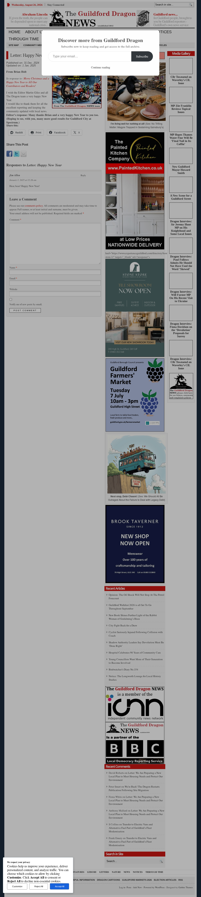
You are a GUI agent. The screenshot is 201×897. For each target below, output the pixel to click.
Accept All (59, 886)
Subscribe (142, 56)
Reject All (38, 886)
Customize (17, 886)
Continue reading (100, 67)
